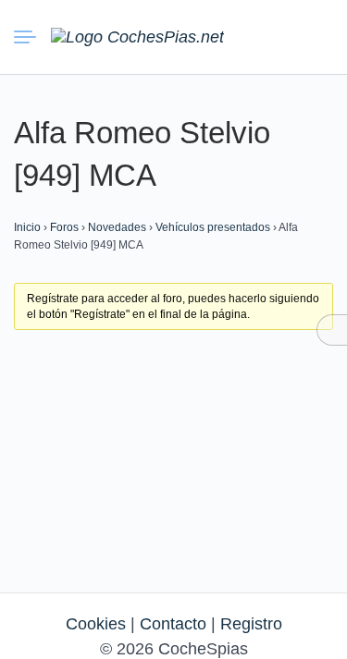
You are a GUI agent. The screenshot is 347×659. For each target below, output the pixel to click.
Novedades (117, 227)
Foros (64, 227)
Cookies (96, 624)
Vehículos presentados (212, 227)
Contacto (173, 624)
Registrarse (316, 36)
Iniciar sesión (283, 36)
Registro (251, 624)
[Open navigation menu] (32, 37)
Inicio (27, 227)
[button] (249, 37)
